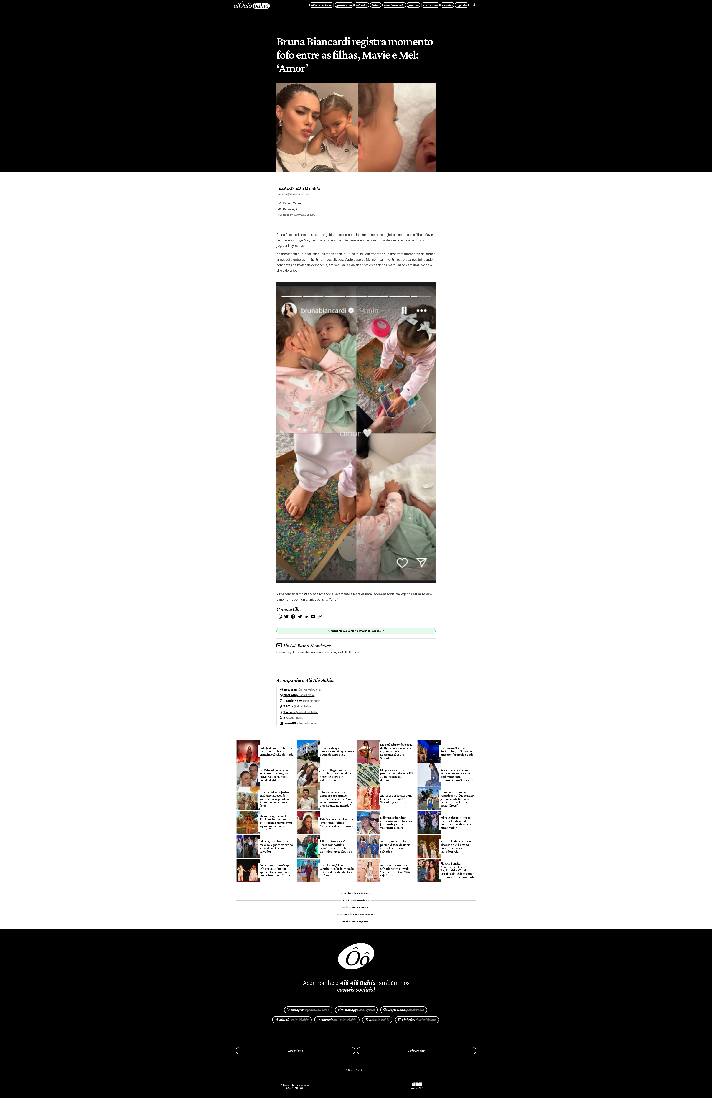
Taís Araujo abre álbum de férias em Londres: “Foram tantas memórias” (337, 822)
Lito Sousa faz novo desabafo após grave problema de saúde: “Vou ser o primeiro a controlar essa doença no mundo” (336, 798)
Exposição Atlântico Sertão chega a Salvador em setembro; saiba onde (456, 751)
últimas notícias (321, 5)
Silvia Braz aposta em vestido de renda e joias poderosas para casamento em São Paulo (456, 775)
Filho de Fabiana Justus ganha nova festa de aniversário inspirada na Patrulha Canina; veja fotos (274, 798)
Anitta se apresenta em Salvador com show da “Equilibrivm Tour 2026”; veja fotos (396, 870)
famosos (413, 5)
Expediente (295, 1050)
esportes (447, 5)
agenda (462, 5)
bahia (376, 5)
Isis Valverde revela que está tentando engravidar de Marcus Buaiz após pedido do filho (276, 775)
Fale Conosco (416, 1050)
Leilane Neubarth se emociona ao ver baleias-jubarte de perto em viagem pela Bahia (396, 822)
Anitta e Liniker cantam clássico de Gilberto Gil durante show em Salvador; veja (455, 846)
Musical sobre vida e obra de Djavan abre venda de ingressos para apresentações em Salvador (396, 751)
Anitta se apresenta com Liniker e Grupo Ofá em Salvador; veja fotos (396, 799)
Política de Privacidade (356, 1070)
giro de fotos (344, 5)
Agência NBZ (417, 1086)
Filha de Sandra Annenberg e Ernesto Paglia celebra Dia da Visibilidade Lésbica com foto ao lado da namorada (457, 870)
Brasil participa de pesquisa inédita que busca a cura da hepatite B (337, 751)
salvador (361, 5)
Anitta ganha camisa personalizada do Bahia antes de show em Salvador (395, 846)
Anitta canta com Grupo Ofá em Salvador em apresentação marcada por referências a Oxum (275, 870)
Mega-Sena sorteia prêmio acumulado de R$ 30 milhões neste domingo (396, 775)
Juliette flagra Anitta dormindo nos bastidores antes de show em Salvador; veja (336, 775)
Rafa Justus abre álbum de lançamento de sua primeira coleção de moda (276, 751)
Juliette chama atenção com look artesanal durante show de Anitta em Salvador (455, 822)
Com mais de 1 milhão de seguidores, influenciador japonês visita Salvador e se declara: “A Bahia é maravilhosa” (456, 798)
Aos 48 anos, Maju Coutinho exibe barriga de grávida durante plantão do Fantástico (337, 870)
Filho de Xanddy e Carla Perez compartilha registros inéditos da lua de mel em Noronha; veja (336, 846)
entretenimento (394, 5)
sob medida (430, 5)
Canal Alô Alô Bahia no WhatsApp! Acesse (356, 631)
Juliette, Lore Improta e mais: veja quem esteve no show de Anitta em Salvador (276, 846)
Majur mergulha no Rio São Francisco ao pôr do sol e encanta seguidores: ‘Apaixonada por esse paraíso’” (275, 822)
